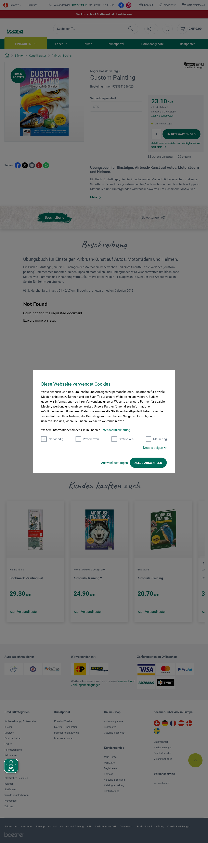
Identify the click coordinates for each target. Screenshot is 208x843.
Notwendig (56, 439)
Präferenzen (91, 439)
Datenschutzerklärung (115, 430)
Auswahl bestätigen (114, 463)
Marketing (160, 439)
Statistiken (126, 439)
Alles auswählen (148, 462)
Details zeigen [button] (153, 448)
